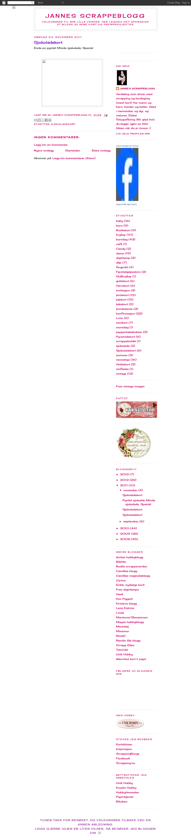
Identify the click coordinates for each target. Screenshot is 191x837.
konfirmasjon (125, 313)
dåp (118, 262)
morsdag (122, 327)
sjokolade (123, 345)
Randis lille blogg (128, 640)
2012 (125, 479)
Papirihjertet (124, 796)
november (130, 490)
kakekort (122, 304)
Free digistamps (127, 589)
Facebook (123, 758)
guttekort (122, 281)
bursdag (122, 239)
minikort (122, 322)
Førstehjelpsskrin (128, 271)
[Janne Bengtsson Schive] (127, 200)
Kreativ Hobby (126, 787)
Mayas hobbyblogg (130, 622)
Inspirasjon (124, 749)
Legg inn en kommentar (51, 144)
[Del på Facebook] (46, 120)
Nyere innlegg (44, 150)
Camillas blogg (126, 571)
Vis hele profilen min (133, 133)
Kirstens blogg (126, 603)
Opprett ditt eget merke (126, 204)
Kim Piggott (124, 598)
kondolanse (124, 308)
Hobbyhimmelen (127, 792)
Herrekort (122, 285)
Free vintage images (130, 386)
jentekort (122, 295)
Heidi (119, 594)
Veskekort (123, 364)
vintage (121, 373)
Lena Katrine (125, 608)
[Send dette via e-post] (35, 120)
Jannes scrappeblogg (96, 16)
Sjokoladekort (63, 124)
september (131, 521)
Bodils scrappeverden (131, 566)
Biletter (121, 561)
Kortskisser (124, 744)
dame (120, 253)
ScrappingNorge (127, 753)
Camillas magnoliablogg (133, 575)
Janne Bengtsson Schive (127, 146)
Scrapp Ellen (125, 645)
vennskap (123, 359)
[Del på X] (43, 120)
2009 (125, 533)
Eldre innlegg (101, 150)
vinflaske (122, 369)
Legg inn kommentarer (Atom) (74, 158)
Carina (121, 580)
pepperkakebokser (129, 332)
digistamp (123, 257)
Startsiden (72, 150)
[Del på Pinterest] (50, 120)
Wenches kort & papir (131, 659)
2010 (125, 528)
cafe (119, 244)
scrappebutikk (126, 341)
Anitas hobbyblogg (129, 557)
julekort (121, 299)
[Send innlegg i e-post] (105, 115)
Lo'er (119, 318)
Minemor (122, 631)
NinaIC (121, 635)
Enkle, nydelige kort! (130, 584)
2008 (125, 539)
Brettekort (123, 230)
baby (119, 220)
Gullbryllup (123, 276)
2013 (125, 474)
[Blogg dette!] (39, 120)
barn (119, 225)
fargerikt (122, 267)
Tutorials (122, 649)
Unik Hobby (124, 654)
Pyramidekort (125, 336)
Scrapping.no (125, 763)
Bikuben (121, 801)
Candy (121, 248)
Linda (120, 612)
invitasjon (123, 290)
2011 (124, 485)
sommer (122, 355)
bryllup (121, 234)
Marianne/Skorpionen (132, 617)
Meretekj (122, 626)
